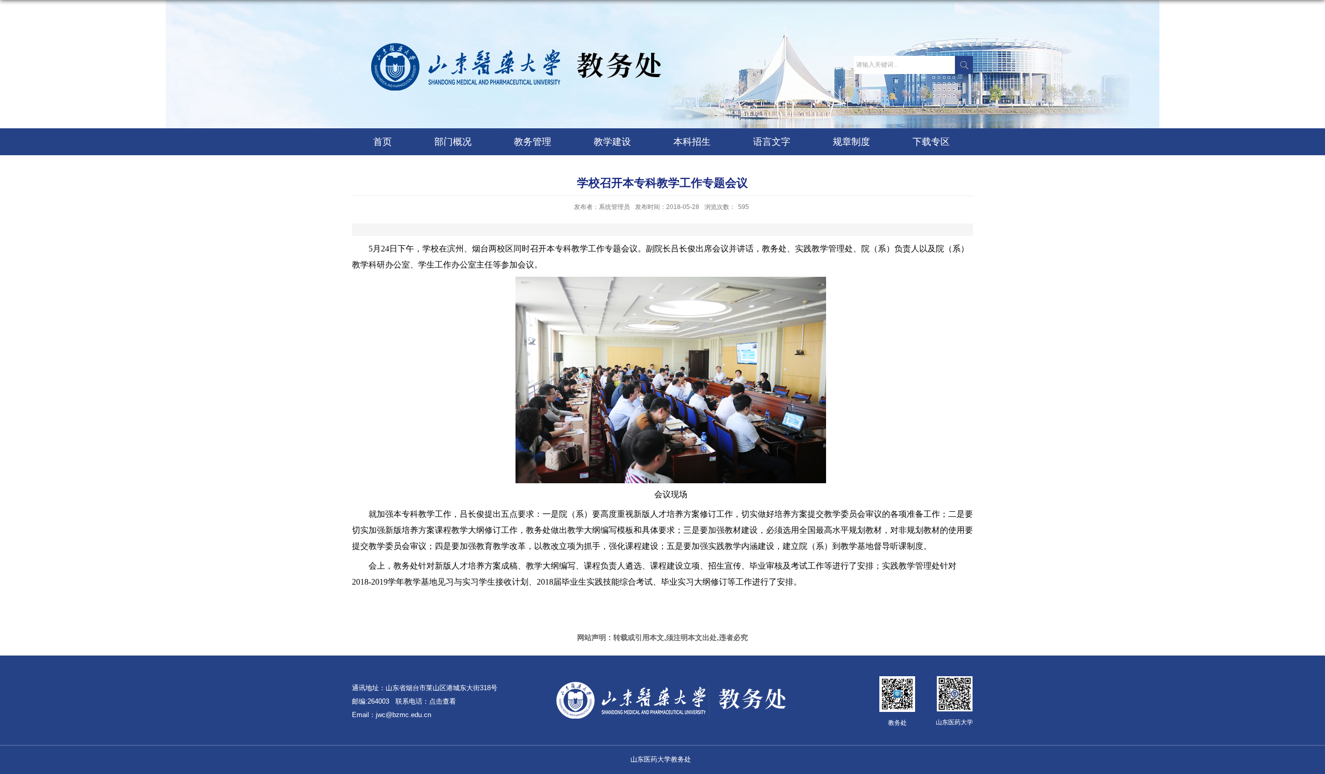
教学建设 (612, 142)
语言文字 (771, 142)
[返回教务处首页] (510, 46)
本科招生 (692, 142)
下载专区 (931, 142)
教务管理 (532, 142)
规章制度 (851, 142)
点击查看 (442, 701)
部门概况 (453, 142)
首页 (382, 142)
